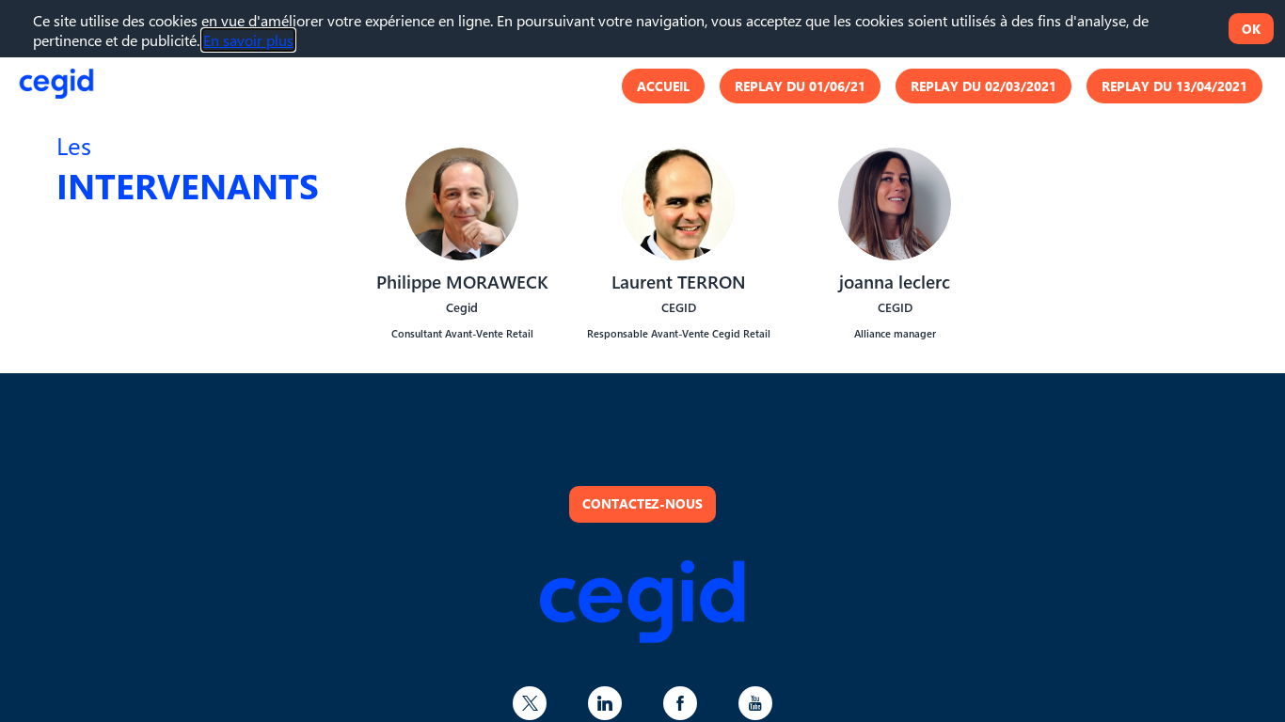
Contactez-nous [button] (642, 503)
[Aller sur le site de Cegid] (642, 637)
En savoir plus (248, 40)
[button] (663, 85)
